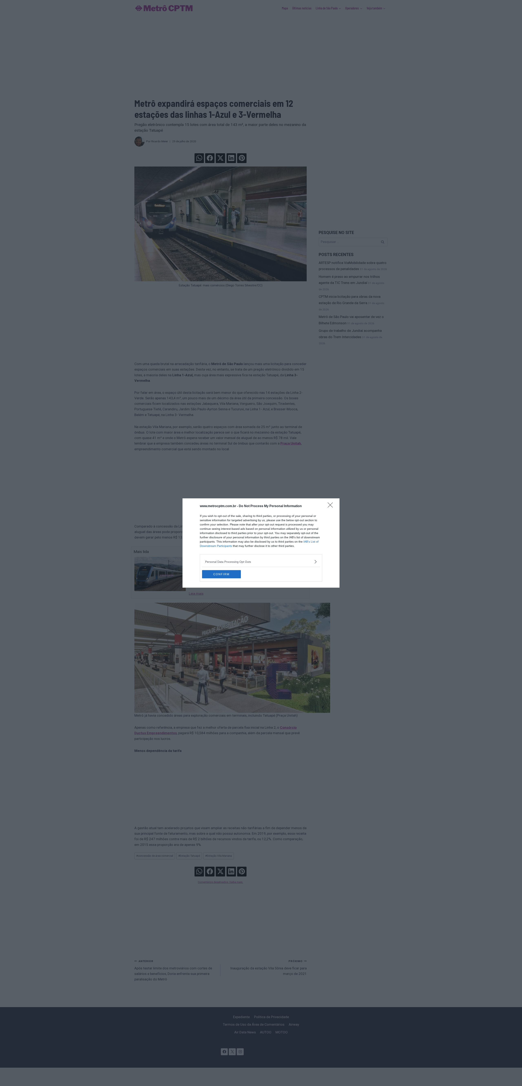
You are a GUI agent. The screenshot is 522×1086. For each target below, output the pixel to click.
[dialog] (261, 543)
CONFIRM (221, 574)
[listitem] (261, 562)
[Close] (331, 506)
